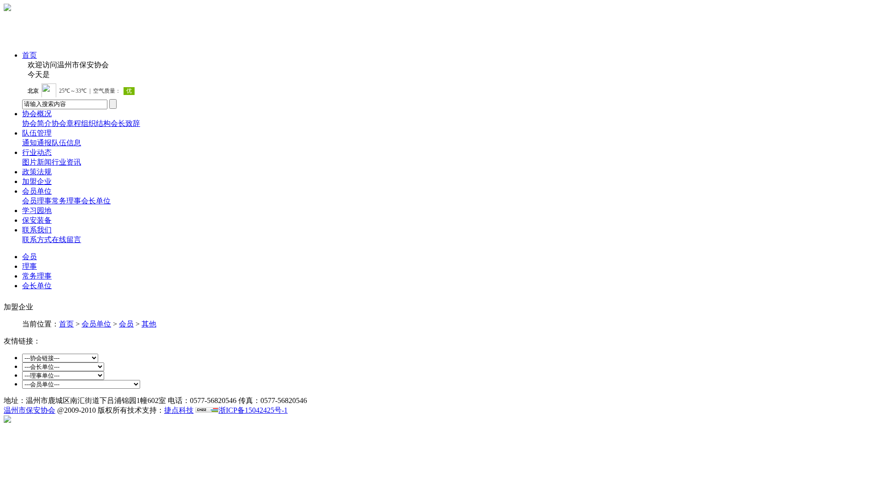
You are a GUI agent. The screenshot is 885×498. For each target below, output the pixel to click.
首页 (29, 55)
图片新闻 (37, 162)
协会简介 (37, 123)
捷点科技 (179, 410)
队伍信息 (66, 143)
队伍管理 (37, 133)
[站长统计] (206, 410)
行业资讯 (66, 162)
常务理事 (66, 201)
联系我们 (37, 230)
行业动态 (37, 152)
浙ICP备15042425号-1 (253, 410)
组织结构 (96, 123)
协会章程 (66, 123)
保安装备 (37, 220)
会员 (29, 201)
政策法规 (37, 172)
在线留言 (66, 239)
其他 (149, 324)
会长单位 (96, 201)
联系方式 (37, 239)
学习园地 (37, 210)
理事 (44, 201)
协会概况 (37, 114)
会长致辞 (125, 123)
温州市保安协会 (29, 410)
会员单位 (37, 191)
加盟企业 (37, 181)
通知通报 (37, 143)
